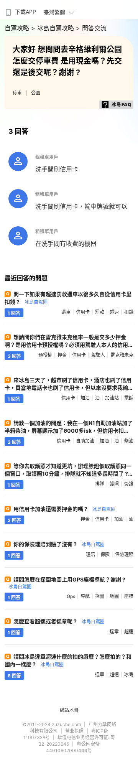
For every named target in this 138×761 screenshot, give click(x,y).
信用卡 (83, 312)
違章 (114, 631)
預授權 (45, 355)
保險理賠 (124, 554)
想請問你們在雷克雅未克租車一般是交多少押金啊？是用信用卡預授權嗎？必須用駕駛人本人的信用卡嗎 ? (66, 345)
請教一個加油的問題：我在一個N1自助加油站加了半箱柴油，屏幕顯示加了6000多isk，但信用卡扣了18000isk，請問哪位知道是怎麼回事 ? (69, 430)
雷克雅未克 (121, 355)
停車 (17, 93)
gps (71, 596)
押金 (62, 355)
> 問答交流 (91, 28)
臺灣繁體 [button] (54, 12)
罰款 (99, 312)
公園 (35, 93)
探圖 (99, 596)
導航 (85, 596)
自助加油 (85, 441)
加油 (85, 398)
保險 (105, 554)
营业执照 (74, 731)
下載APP (25, 11)
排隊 (99, 484)
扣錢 (128, 312)
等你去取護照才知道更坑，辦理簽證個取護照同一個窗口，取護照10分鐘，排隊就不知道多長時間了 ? (68, 473)
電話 (128, 398)
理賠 (90, 554)
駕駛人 (98, 355)
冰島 (128, 674)
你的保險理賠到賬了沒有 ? (59, 544)
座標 (128, 596)
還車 (66, 312)
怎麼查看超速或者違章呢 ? (59, 621)
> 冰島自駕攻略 (53, 28)
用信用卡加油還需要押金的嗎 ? (64, 509)
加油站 (112, 398)
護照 (114, 484)
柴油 (128, 441)
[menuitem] (20, 9)
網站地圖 (69, 710)
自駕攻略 (18, 28)
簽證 (128, 484)
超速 (114, 312)
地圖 (114, 596)
